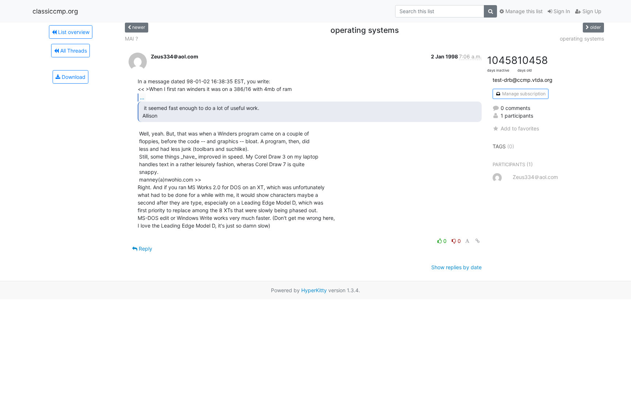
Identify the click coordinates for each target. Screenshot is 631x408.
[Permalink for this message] (478, 240)
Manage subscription (523, 93)
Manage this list (523, 11)
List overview (73, 32)
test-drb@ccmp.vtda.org (522, 80)
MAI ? (131, 38)
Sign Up (591, 11)
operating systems (582, 38)
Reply (144, 248)
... (142, 97)
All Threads (73, 50)
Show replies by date (456, 267)
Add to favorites (520, 128)
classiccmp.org (55, 11)
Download (72, 77)
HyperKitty (314, 290)
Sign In (561, 11)
